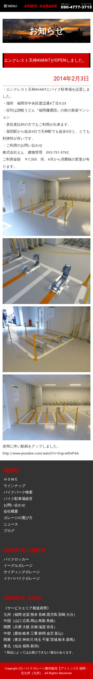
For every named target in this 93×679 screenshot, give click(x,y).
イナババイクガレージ (22, 578)
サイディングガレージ (22, 572)
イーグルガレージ (18, 565)
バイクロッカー (16, 559)
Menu (12, 6)
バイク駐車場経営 (18, 499)
